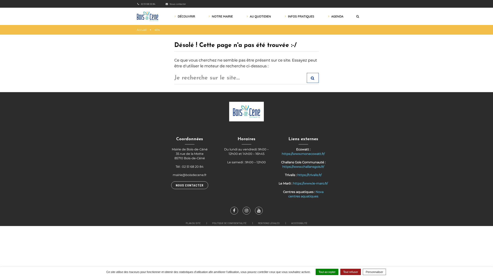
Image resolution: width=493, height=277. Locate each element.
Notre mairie (222, 16)
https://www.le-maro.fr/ (310, 183)
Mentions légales (269, 223)
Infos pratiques (301, 16)
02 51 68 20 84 (148, 4)
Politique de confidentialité (229, 223)
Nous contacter (177, 4)
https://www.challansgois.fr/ (303, 167)
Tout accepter (327, 272)
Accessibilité (299, 223)
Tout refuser (350, 272)
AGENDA (337, 16)
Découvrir (186, 16)
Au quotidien (260, 16)
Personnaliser (374, 272)
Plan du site (193, 223)
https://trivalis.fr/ (309, 175)
